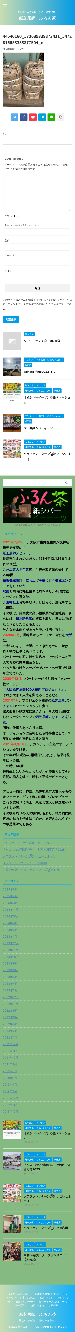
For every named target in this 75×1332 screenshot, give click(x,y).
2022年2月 (10, 1031)
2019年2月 (10, 1091)
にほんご (30, 1297)
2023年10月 (11, 956)
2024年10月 (11, 916)
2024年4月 (10, 930)
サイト (8, 270)
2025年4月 (10, 896)
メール (9, 255)
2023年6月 (10, 970)
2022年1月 (10, 1037)
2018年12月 (10, 1098)
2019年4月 (10, 1084)
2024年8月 (10, 923)
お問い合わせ (37, 1305)
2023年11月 (10, 950)
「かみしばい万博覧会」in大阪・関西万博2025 (34, 849)
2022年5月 (10, 1024)
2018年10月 (10, 1111)
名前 (8, 240)
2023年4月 (10, 983)
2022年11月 (10, 1004)
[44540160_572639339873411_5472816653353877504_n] (42, 117)
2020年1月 (10, 1078)
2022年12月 (11, 997)
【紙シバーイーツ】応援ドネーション (27, 843)
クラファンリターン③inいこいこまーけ (29, 856)
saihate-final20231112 (39, 372)
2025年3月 (10, 903)
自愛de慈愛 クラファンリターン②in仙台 (31, 870)
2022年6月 (10, 1017)
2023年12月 (11, 943)
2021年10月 (10, 1057)
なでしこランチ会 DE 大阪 (42, 341)
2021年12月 (10, 1044)
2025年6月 (10, 889)
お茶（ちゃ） (46, 1297)
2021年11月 (10, 1051)
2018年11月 (10, 1105)
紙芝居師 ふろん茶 (37, 18)
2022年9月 (10, 1010)
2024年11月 (10, 909)
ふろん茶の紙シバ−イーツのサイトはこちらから (37, 525)
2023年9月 (10, 963)
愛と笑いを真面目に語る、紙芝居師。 (37, 1320)
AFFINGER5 (60, 1326)
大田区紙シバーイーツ (38, 428)
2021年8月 (10, 1071)
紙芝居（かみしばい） (19, 1294)
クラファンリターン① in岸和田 (25, 863)
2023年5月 (10, 977)
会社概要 (53, 1305)
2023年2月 (10, 990)
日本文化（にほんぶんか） (48, 1294)
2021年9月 (10, 1064)
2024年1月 (10, 936)
